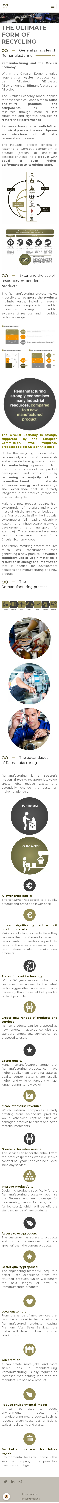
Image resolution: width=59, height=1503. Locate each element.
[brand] (6, 6)
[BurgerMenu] (52, 6)
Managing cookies (30, 1498)
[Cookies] (6, 1496)
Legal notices (29, 1494)
